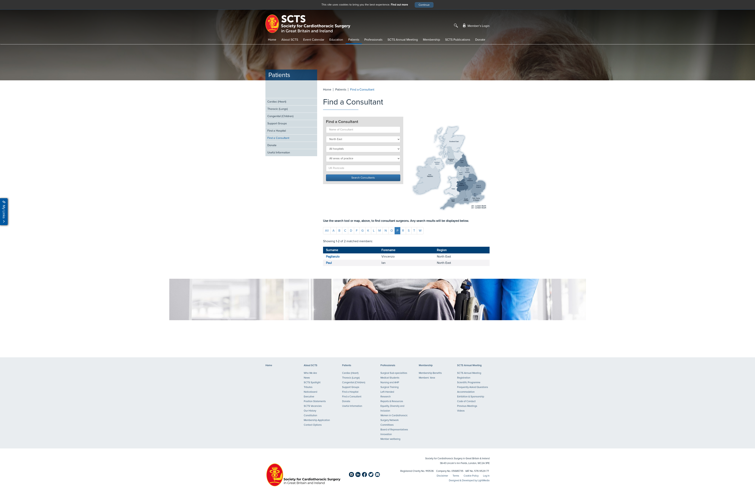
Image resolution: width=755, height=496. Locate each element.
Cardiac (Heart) (276, 101)
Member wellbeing (390, 439)
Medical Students (389, 378)
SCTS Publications (457, 39)
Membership (431, 39)
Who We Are (310, 373)
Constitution (310, 415)
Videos (461, 411)
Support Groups (277, 123)
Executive (309, 396)
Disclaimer (442, 476)
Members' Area (427, 378)
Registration (463, 378)
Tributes (308, 387)
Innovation (386, 434)
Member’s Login (478, 26)
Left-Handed (387, 392)
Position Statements (315, 401)
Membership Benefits (430, 373)
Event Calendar (313, 39)
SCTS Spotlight (312, 382)
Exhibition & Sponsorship (470, 396)
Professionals (373, 39)
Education (336, 39)
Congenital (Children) (280, 116)
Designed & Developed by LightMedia (469, 480)
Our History (310, 411)
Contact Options (313, 425)
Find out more (399, 4)
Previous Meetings (467, 406)
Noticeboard (310, 392)
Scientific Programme (468, 382)
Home (272, 39)
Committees (387, 425)
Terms (456, 476)
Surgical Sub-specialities (393, 373)
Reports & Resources (391, 401)
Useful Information (278, 152)
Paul (329, 262)
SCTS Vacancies (313, 406)
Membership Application (317, 420)
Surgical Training (389, 387)
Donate (480, 39)
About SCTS (289, 39)
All (327, 230)
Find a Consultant (278, 138)
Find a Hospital (276, 130)
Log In (486, 476)
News (307, 378)
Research (385, 396)
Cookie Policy (471, 476)
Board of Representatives (394, 429)
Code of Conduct (466, 401)
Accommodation (466, 392)
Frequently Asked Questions (472, 387)
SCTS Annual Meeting (403, 39)
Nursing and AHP (389, 382)
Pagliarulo (333, 256)
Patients (353, 39)
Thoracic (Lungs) (277, 109)
